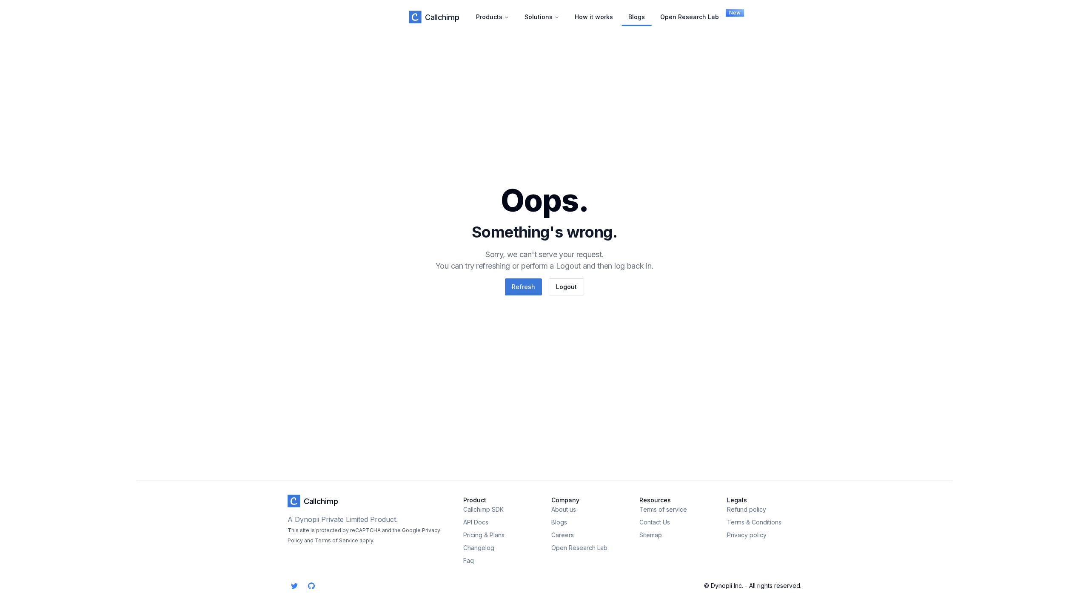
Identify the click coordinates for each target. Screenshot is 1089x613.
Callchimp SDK (483, 509)
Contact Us (654, 522)
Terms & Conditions (754, 522)
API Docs (475, 522)
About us (563, 509)
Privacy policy (747, 535)
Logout (566, 286)
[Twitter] (294, 586)
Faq (468, 560)
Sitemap (650, 535)
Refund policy (746, 509)
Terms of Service (336, 540)
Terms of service (663, 509)
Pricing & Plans (484, 535)
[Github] (311, 586)
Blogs (636, 16)
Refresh (523, 286)
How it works (594, 16)
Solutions (539, 16)
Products (489, 16)
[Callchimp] (415, 17)
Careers (562, 535)
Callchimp (442, 17)
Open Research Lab (693, 14)
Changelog (478, 547)
